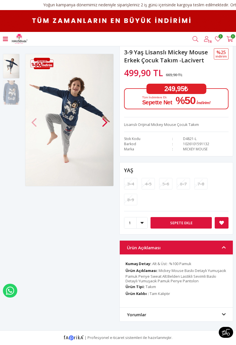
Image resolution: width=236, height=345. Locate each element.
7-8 (200, 184)
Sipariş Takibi (226, 332)
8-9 (130, 199)
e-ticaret (117, 337)
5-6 (165, 184)
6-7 (183, 184)
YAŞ (128, 170)
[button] (105, 119)
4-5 (148, 184)
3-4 (130, 184)
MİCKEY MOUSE (195, 149)
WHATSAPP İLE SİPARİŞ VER (10, 291)
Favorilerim (220, 37)
